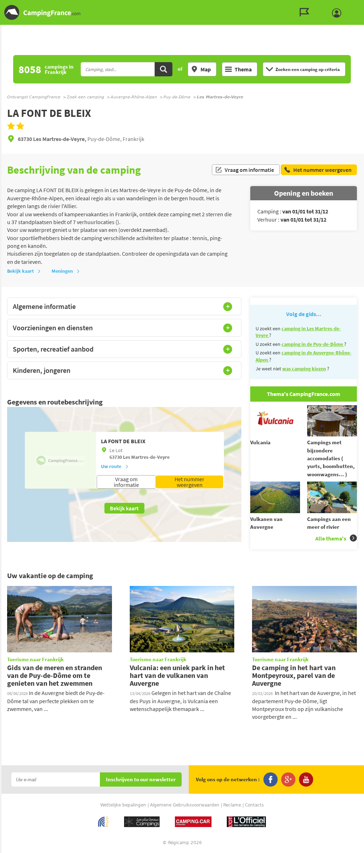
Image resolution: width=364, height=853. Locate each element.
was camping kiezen (304, 368)
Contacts (254, 805)
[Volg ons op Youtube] (306, 779)
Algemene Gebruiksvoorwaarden (184, 805)
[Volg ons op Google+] (288, 779)
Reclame (232, 805)
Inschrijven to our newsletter (141, 779)
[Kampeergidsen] (306, 12)
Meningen (62, 271)
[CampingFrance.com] (182, 12)
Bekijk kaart (20, 271)
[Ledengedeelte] (338, 13)
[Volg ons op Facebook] (270, 779)
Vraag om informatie (249, 169)
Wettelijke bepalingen (123, 805)
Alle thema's (330, 538)
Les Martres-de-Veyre (146, 457)
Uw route (111, 466)
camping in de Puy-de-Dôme (313, 344)
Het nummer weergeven (189, 482)
